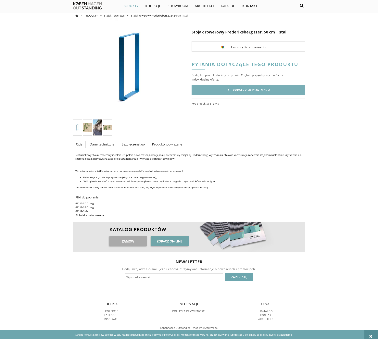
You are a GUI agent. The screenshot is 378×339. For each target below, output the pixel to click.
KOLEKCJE (111, 311)
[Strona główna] (87, 6)
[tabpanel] (189, 185)
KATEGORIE (111, 315)
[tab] (80, 144)
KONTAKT (266, 315)
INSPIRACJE (111, 319)
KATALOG (266, 311)
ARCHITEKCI (266, 319)
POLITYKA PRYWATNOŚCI (189, 311)
